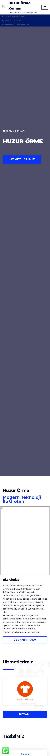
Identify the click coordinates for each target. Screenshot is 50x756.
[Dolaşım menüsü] (44, 7)
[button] (22, 159)
